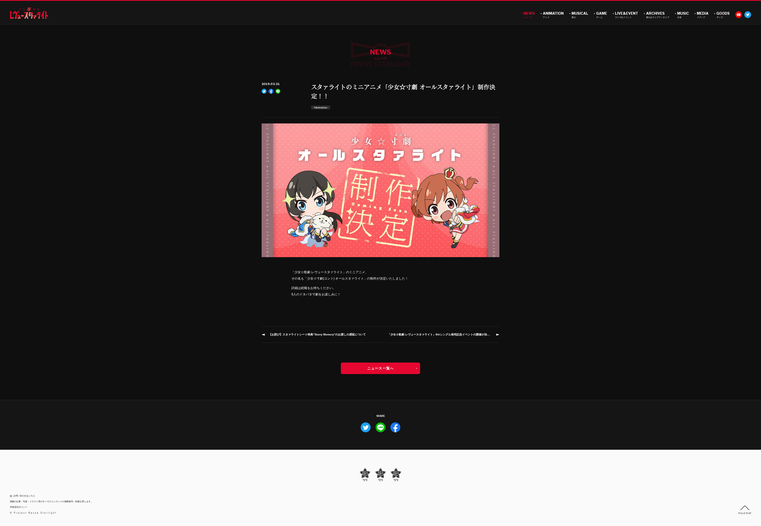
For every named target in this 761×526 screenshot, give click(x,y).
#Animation (320, 107)
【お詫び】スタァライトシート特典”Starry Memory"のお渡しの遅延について (317, 334)
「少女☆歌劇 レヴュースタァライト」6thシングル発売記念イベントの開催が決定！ (440, 334)
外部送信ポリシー (18, 507)
